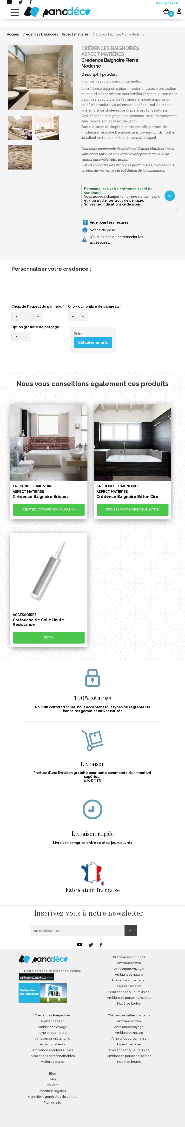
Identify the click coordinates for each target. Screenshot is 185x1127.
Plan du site (52, 1102)
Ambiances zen (129, 963)
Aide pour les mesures (109, 222)
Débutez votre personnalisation (49, 509)
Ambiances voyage (129, 969)
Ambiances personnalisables (129, 997)
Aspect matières (75, 34)
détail (49, 637)
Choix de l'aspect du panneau (37, 306)
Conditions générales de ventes (52, 1097)
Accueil (13, 34)
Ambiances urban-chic (129, 980)
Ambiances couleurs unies (129, 992)
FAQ (53, 1079)
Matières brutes (129, 1003)
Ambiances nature (129, 974)
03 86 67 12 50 (167, 3)
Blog (52, 1073)
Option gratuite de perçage (35, 327)
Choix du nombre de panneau (94, 306)
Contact (53, 1085)
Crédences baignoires (40, 34)
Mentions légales (53, 1091)
